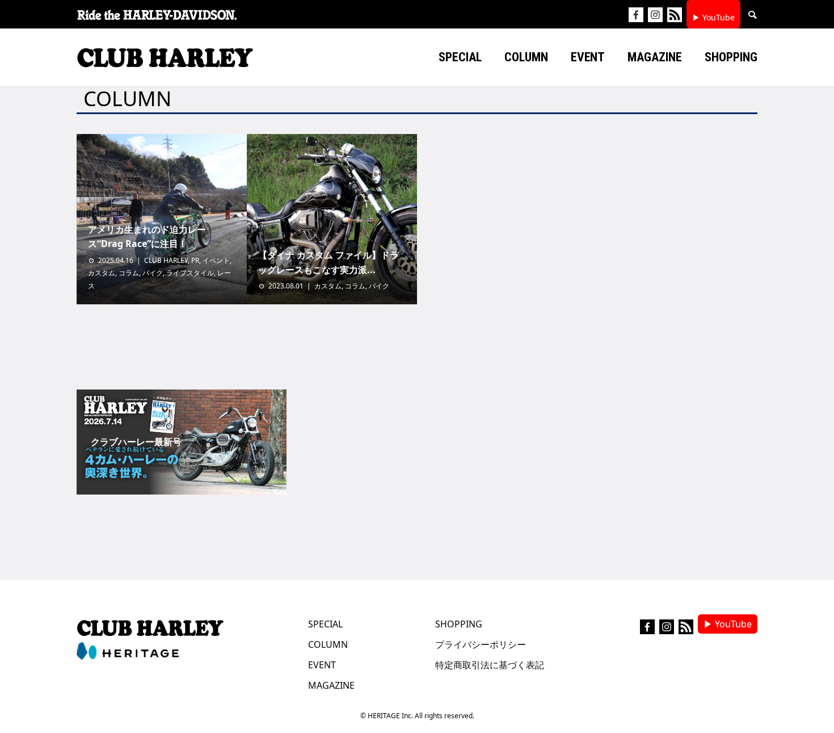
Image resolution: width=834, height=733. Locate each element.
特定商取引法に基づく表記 (489, 665)
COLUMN (328, 644)
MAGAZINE (331, 685)
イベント (216, 260)
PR (195, 260)
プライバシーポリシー (480, 644)
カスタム (101, 273)
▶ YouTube (713, 17)
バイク (152, 273)
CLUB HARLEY (166, 260)
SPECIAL (325, 624)
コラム (129, 273)
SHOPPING (458, 624)
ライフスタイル (190, 273)
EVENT (322, 665)
